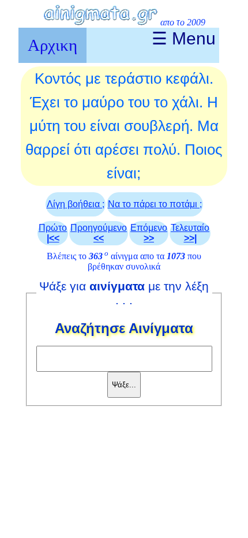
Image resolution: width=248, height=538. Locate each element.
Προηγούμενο (98, 233)
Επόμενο (148, 233)
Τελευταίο (190, 233)
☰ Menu (184, 38)
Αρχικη (52, 45)
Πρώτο (53, 233)
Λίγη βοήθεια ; (75, 204)
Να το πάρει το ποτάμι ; (155, 204)
